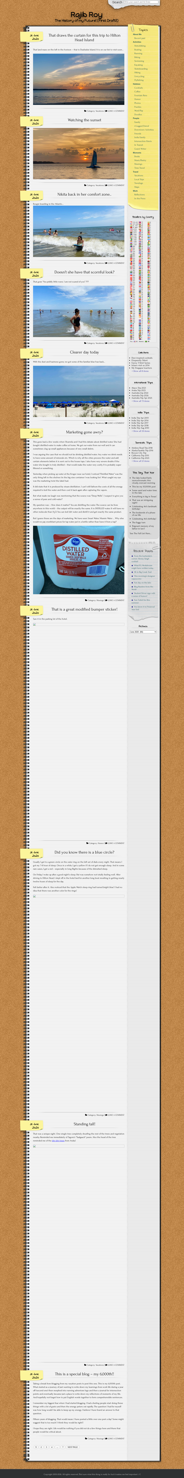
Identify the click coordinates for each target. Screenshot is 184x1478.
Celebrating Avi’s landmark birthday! (144, 507)
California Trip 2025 (140, 458)
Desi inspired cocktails (142, 358)
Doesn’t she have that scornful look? (84, 272)
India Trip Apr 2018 (140, 425)
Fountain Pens (140, 95)
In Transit (138, 145)
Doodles (138, 114)
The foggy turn (138, 522)
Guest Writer (140, 149)
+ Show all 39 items (141, 431)
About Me (137, 34)
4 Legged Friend (141, 126)
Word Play (138, 110)
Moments (137, 153)
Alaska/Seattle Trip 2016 (142, 450)
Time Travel (139, 168)
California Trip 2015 (140, 455)
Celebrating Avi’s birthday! (144, 518)
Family (137, 122)
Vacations (100, 111)
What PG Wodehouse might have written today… (143, 566)
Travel (135, 172)
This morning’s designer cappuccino (143, 577)
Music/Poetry (140, 160)
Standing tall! (84, 1124)
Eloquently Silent (140, 360)
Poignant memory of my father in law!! (143, 527)
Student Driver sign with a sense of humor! (143, 594)
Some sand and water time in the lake (144, 491)
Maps (136, 187)
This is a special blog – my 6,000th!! (84, 1374)
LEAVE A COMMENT (116, 111)
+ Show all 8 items (140, 371)
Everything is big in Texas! (144, 496)
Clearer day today (84, 352)
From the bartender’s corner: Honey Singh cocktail (142, 559)
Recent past (139, 38)
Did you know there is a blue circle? (84, 852)
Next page (73, 1447)
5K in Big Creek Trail (142, 572)
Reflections (139, 194)
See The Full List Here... (140, 533)
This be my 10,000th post (144, 486)
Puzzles (137, 107)
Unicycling (139, 76)
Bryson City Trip (139, 453)
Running (138, 53)
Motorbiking (140, 45)
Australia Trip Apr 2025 (142, 398)
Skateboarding (141, 68)
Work (135, 191)
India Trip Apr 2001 (140, 418)
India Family (139, 137)
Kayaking (138, 65)
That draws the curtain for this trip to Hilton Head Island (84, 37)
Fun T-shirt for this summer (141, 601)
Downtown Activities (144, 129)
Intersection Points (143, 141)
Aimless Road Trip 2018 (142, 448)
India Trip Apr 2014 (140, 420)
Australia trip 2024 (140, 393)
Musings (100, 600)
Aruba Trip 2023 (139, 390)
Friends (137, 133)
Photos (137, 103)
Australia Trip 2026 (140, 395)
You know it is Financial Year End (143, 608)
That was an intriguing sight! (142, 501)
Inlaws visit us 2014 (140, 365)
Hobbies (136, 84)
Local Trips (139, 179)
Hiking (137, 72)
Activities (137, 42)
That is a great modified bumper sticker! (84, 609)
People (136, 118)
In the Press (139, 198)
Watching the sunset (84, 120)
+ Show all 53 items (140, 461)
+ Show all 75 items (140, 401)
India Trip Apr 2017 (140, 423)
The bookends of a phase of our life (143, 513)
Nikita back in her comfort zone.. (84, 194)
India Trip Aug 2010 (140, 428)
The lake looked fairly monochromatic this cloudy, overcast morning (143, 480)
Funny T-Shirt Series (141, 363)
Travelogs (138, 183)
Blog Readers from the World (142, 588)
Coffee (137, 91)
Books (137, 156)
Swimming (139, 61)
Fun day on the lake (142, 582)
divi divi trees (58, 1140)
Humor (101, 843)
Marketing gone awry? (84, 432)
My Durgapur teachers (142, 368)
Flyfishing (139, 80)
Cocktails (138, 88)
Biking (137, 57)
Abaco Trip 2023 (139, 388)
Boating (137, 49)
